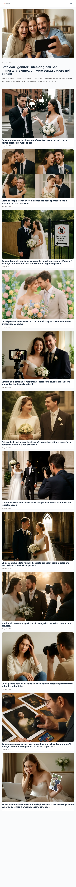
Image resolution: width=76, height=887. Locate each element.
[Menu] (71, 3)
